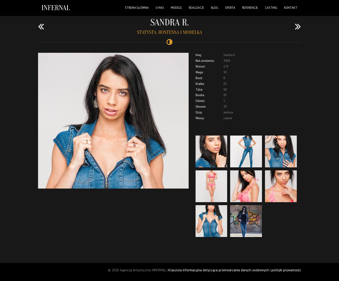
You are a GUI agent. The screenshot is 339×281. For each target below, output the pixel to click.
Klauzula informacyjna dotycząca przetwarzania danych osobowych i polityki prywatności (234, 270)
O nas (160, 8)
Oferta (230, 8)
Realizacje (196, 8)
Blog (214, 8)
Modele (176, 8)
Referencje (250, 8)
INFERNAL (56, 7)
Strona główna (137, 8)
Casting (271, 8)
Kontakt (290, 8)
